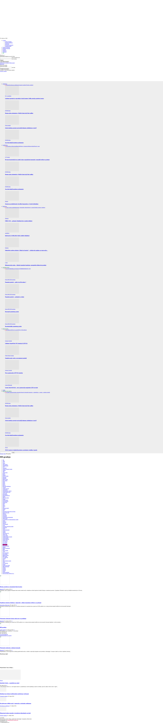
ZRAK (25, 330)
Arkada (4, 470)
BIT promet (5, 480)
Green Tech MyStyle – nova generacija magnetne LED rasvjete (21, 387)
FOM (4, 525)
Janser (4, 562)
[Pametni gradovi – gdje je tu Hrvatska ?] (12, 278)
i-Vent (6, 262)
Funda (4, 528)
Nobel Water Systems (9, 355)
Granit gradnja (5, 537)
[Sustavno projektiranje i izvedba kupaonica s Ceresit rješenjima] (12, 200)
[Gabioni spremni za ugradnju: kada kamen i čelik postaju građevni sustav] (12, 94)
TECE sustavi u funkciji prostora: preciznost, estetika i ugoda (21, 450)
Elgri (4, 510)
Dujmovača (5, 502)
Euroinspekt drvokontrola (8, 517)
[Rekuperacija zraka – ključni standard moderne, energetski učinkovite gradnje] (12, 261)
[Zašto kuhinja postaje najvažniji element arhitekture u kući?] (12, 124)
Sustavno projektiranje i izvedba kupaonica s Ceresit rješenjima (21, 204)
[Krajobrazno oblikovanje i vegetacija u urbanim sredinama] (3, 701)
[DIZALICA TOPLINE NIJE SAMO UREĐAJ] (12, 232)
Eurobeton (5, 516)
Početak (1, 453)
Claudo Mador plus (6, 492)
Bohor (4, 482)
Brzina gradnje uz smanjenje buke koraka (11, 586)
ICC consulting (8, 96)
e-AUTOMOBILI (10, 268)
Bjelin (4, 481)
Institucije (4, 51)
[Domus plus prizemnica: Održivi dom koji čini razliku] (12, 109)
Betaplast (4, 478)
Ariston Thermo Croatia (7, 469)
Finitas (4, 520)
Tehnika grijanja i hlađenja (40, 207)
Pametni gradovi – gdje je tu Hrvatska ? (15, 282)
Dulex (4, 503)
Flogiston (4, 521)
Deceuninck (5, 494)
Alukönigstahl (5, 465)
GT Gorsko (7, 157)
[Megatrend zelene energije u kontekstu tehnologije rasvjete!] (3, 710)
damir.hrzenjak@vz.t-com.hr (5, 635)
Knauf (4, 571)
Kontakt (4, 49)
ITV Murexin (5, 557)
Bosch (4, 484)
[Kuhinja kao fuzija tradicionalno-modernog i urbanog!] (3, 691)
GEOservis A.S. (6, 533)
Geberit (4, 532)
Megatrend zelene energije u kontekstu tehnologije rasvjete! (15, 713)
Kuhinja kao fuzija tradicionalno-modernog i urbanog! (14, 693)
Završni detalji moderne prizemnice (14, 142)
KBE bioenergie (6, 566)
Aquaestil (4, 468)
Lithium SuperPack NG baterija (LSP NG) (16, 343)
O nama (4, 40)
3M (3, 460)
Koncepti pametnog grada (12, 311)
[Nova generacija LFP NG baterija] (12, 369)
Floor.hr (4, 523)
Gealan (4, 531)
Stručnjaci (5, 50)
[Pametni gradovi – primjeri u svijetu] (12, 293)
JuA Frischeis (5, 563)
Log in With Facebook (5, 61)
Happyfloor (5, 543)
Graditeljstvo (5, 145)
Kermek (4, 570)
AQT (4, 466)
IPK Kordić (5, 556)
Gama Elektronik (8, 385)
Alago (4, 463)
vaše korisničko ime (16, 57)
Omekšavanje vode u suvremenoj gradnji (16, 358)
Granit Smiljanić (6, 539)
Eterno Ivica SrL (6, 512)
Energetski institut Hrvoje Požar (9, 511)
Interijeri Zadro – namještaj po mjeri (9, 683)
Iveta (4, 559)
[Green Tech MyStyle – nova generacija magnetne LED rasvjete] (12, 384)
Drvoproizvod (5, 501)
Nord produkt (8, 125)
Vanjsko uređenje (29, 85)
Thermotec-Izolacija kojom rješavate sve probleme (13, 618)
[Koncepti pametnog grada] (12, 308)
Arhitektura (5, 83)
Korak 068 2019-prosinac (10, 279)
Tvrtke (4, 390)
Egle (3, 507)
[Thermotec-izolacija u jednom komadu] (5, 645)
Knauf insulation (6, 572)
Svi (5, 85)
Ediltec (4, 505)
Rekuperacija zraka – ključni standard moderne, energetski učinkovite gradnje (25, 265)
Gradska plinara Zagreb (7, 536)
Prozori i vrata (37, 146)
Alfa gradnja (5, 464)
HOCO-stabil (5, 550)
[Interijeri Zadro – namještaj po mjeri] (10, 679)
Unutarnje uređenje (22, 85)
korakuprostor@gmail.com (12, 720)
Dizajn (7, 85)
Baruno (4, 474)
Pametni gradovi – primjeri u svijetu (14, 297)
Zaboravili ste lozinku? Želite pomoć (7, 62)
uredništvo (7, 233)
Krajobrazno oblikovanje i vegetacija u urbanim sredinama (15, 703)
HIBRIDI (23, 268)
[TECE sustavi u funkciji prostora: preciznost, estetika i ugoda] (12, 446)
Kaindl (4, 564)
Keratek (4, 568)
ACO (4, 462)
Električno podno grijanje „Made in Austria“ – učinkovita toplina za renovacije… (26, 250)
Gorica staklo (5, 535)
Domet (4, 499)
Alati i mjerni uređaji (10, 207)
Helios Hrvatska (6, 546)
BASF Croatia (5, 476)
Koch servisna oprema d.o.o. (8, 573)
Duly (4, 504)
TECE (6, 447)
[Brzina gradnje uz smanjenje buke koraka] (5, 584)
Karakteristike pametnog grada (13, 326)
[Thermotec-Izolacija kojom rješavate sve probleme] (5, 616)
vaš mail (13, 67)
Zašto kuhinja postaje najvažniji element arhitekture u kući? (21, 128)
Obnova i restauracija (24, 146)
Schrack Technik (8, 340)
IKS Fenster (5, 554)
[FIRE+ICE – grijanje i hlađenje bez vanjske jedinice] (12, 217)
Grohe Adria (5, 540)
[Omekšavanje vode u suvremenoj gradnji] (12, 354)
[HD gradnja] (5, 624)
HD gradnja (5, 544)
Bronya (4, 485)
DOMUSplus (8, 110)
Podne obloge (31, 146)
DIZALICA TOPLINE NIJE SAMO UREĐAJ (17, 235)
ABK (4, 461)
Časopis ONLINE (6, 47)
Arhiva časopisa (8, 41)
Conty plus (5, 493)
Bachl (4, 473)
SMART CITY (28, 268)
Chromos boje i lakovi (7, 490)
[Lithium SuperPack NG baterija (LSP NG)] (12, 339)
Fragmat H (5, 527)
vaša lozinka (14, 58)
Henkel (6, 201)
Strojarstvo (5, 206)
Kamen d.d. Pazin (6, 565)
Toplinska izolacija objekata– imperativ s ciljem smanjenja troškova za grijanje (20, 602)
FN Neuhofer (5, 524)
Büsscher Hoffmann (7, 486)
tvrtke (4, 453)
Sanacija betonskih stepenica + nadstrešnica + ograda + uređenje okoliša (35, 392)
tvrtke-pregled (3, 629)
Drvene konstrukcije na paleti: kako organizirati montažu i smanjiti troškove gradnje (27, 159)
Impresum (7, 43)
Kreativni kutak (8, 46)
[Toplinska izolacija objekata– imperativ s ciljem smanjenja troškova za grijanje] (5, 600)
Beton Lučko (5, 479)
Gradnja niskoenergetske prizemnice (13, 392)
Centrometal (5, 489)
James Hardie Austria (7, 560)
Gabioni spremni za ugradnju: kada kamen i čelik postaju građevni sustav (24, 98)
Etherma (6, 218)
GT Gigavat (5, 541)
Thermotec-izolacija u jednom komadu (10, 648)
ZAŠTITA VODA (20, 330)
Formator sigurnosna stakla (8, 526)
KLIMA (8, 330)
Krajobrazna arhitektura (14, 85)
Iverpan (4, 558)
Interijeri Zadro (6, 555)
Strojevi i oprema (31, 207)
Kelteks (4, 567)
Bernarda (4, 477)
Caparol (4, 487)
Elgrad (4, 509)
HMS (4, 549)
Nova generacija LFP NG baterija (14, 373)
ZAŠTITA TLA (13, 330)
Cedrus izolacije (6, 488)
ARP (4, 471)
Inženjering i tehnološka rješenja (21, 207)
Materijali (18, 146)
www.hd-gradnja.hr (4, 634)
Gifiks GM (5, 534)
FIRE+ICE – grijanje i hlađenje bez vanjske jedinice (18, 221)
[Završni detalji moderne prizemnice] (12, 139)
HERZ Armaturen (6, 548)
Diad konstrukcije (6, 495)
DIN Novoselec (6, 497)
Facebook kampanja (9, 45)
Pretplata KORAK (9, 42)
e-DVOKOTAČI (17, 268)
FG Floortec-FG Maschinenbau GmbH (10, 519)
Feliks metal (5, 518)
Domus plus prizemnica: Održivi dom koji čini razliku (19, 113)
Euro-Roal (5, 515)
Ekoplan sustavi (6, 508)
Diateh (4, 496)
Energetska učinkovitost (11, 146)
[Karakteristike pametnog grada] (12, 322)
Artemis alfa (5, 472)
